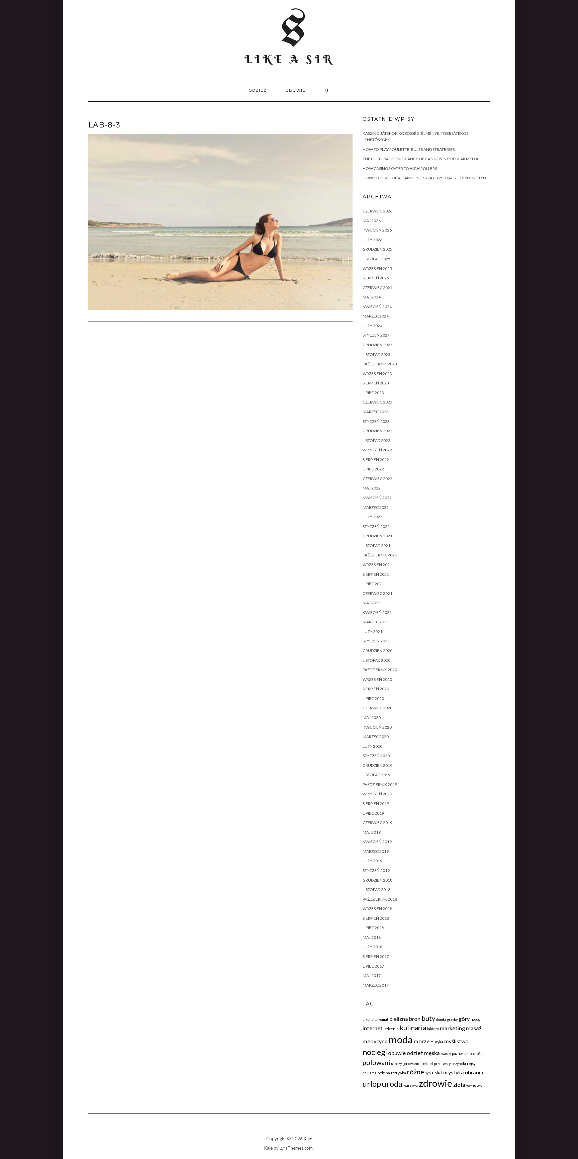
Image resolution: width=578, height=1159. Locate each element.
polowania (378, 1062)
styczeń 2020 (376, 755)
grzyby (452, 1019)
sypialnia (432, 1073)
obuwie (296, 90)
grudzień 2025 (377, 249)
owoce (446, 1053)
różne (415, 1072)
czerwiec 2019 (377, 822)
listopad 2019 (376, 774)
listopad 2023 (376, 354)
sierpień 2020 (376, 688)
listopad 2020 (376, 660)
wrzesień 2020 (377, 679)
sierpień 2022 (376, 459)
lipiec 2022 (373, 468)
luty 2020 (372, 746)
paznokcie (460, 1053)
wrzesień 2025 (377, 268)
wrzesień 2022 (377, 449)
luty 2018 (372, 946)
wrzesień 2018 (377, 908)
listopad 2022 (376, 440)
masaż (474, 1028)
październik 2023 (380, 363)
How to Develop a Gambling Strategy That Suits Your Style (425, 177)
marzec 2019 (376, 851)
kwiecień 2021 (377, 612)
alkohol (368, 1019)
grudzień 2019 (377, 765)
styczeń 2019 (376, 870)
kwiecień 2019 (377, 841)
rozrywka (398, 1073)
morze (421, 1041)
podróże (476, 1053)
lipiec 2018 (373, 927)
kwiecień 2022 (377, 497)
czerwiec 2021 (377, 593)
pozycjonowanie (407, 1063)
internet (373, 1028)
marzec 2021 (376, 621)
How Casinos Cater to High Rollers (400, 168)
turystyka (452, 1072)
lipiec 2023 (373, 392)
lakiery (433, 1029)
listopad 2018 (376, 889)
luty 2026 (372, 239)
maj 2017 (372, 975)
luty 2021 (372, 631)
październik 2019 (380, 784)
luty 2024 (372, 325)
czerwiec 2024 (377, 287)
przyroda (459, 1063)
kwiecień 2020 (377, 727)
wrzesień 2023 (377, 373)
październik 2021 (380, 554)
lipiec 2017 (373, 966)
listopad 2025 (376, 258)
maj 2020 (372, 717)
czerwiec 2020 (377, 707)
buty (428, 1018)
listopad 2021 (376, 545)
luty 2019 (372, 860)
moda (401, 1039)
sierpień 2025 (376, 277)
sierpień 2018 (376, 918)
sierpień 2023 (376, 382)
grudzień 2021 (377, 535)
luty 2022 (372, 516)
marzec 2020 (376, 736)
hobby (475, 1019)
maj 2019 (372, 832)
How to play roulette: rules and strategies (409, 149)
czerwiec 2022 (377, 478)
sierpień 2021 (376, 574)
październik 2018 (380, 899)
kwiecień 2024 (377, 306)
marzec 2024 (376, 316)
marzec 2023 (376, 411)
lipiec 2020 (373, 698)
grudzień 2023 (377, 344)
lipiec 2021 (373, 583)
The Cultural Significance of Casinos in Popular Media (420, 158)
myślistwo (456, 1041)
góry (464, 1018)
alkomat (381, 1019)
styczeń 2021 (376, 640)
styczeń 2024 (376, 335)
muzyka (436, 1042)
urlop (372, 1083)
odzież (258, 90)
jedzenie (391, 1029)
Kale (308, 1138)
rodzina (384, 1073)
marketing (452, 1028)
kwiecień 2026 (377, 230)
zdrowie (435, 1083)
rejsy (471, 1063)
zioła (459, 1084)
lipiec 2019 (373, 813)
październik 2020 (380, 669)
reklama (370, 1073)
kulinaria (413, 1027)
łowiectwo (474, 1085)
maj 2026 (372, 220)
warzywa (410, 1085)
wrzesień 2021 (377, 564)
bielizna (398, 1018)
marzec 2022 (376, 507)
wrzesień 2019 (377, 793)
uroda (392, 1083)
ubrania (474, 1072)
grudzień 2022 (377, 430)
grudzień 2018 (377, 880)
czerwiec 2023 (377, 402)
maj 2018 (372, 937)
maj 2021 (372, 602)
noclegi (375, 1052)
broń (414, 1018)
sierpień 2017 (376, 956)
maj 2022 (372, 488)
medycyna (375, 1041)
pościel (427, 1063)
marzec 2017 (376, 985)
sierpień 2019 (376, 803)
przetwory (442, 1063)
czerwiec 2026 (377, 210)
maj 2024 (372, 296)
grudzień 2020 (377, 650)
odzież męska (423, 1053)
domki (441, 1019)
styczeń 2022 (376, 526)
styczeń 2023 (376, 421)
